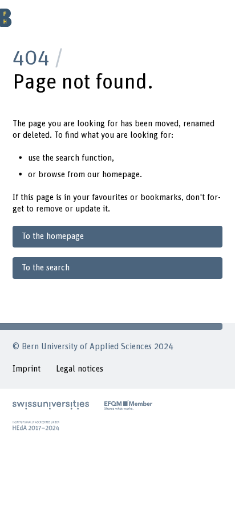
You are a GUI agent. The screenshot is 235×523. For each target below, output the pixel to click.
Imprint (26, 369)
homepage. (122, 174)
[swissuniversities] (51, 404)
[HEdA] (36, 425)
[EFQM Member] (128, 404)
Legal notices (79, 369)
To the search (46, 268)
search (67, 158)
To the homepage (53, 236)
